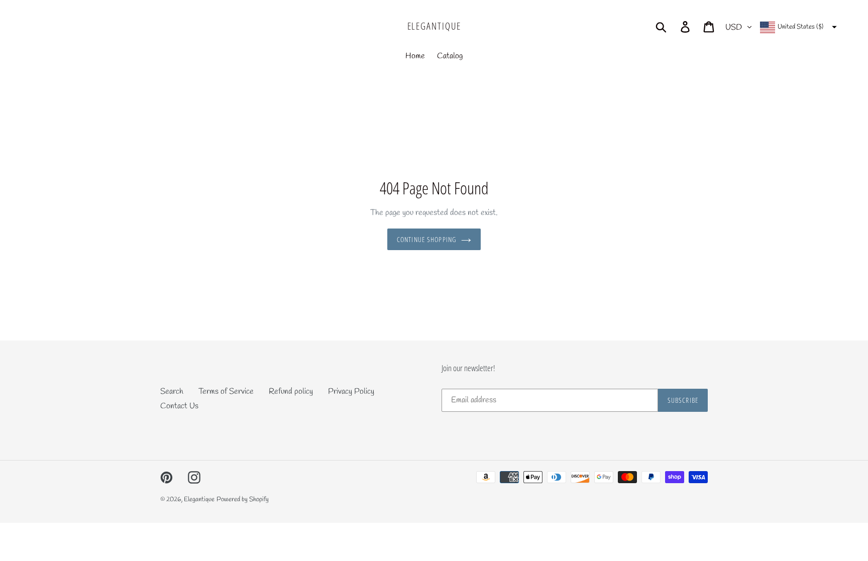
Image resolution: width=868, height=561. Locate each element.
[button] (797, 27)
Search (171, 391)
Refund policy (291, 391)
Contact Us (179, 406)
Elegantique (434, 26)
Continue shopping (426, 239)
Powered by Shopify (242, 499)
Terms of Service (226, 391)
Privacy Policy (351, 391)
